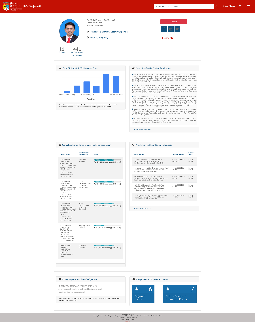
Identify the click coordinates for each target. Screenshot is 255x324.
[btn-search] (216, 6)
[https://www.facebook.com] (164, 29)
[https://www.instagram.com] (171, 29)
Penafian (127, 321)
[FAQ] (240, 5)
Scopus (174, 21)
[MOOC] (248, 5)
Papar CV (166, 37)
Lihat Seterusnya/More (142, 130)
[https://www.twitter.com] (177, 29)
